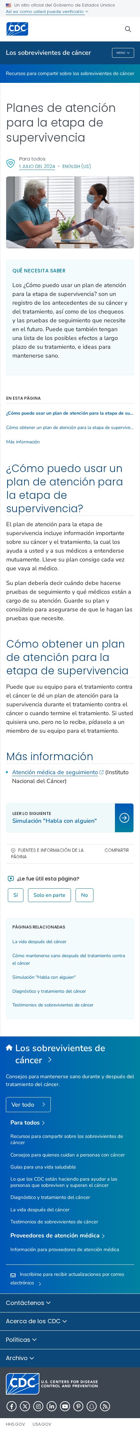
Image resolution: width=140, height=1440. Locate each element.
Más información (23, 442)
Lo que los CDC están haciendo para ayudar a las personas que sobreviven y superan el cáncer (63, 1182)
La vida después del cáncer (39, 942)
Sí (15, 895)
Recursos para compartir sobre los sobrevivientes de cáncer (70, 73)
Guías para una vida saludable (43, 1167)
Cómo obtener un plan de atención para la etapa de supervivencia (70, 428)
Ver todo (23, 1105)
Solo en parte (49, 895)
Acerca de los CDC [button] (34, 1321)
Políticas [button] (19, 1340)
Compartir (117, 850)
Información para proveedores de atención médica (64, 1249)
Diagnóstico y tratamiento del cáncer (49, 991)
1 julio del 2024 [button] (37, 166)
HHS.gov (15, 1424)
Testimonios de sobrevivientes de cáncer (52, 1005)
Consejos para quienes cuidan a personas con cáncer (67, 1155)
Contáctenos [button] (26, 1303)
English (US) (77, 166)
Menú (121, 53)
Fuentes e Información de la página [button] (47, 853)
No (84, 895)
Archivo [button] (17, 1358)
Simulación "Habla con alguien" (44, 977)
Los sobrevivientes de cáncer (48, 52)
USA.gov (42, 1424)
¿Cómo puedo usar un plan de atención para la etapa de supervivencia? (70, 413)
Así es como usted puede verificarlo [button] (45, 11)
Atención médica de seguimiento (55, 772)
